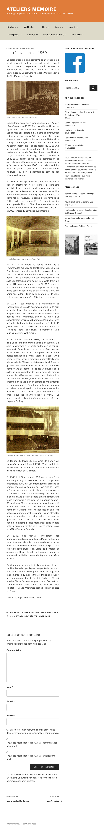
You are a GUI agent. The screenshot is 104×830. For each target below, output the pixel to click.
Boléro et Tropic (85, 226)
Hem (44, 27)
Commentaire (14, 650)
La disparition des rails (74, 130)
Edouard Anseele (30, 612)
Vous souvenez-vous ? (54, 34)
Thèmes (31, 34)
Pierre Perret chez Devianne (77, 104)
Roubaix (11, 27)
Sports (72, 27)
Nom (9, 687)
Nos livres (77, 34)
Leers (58, 27)
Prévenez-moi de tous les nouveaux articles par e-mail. (31, 757)
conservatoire (18, 616)
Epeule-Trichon (49, 612)
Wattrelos (29, 27)
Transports (13, 34)
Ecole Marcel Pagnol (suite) (76, 138)
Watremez (44, 616)
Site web (10, 715)
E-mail (10, 701)
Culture (14, 612)
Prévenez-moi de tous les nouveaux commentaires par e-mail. (31, 744)
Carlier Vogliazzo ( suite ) (75, 122)
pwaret (30, 49)
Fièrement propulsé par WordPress (21, 824)
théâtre (33, 616)
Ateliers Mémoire (31, 9)
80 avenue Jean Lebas (74, 145)
